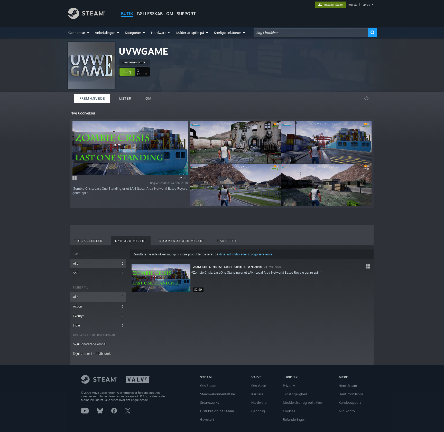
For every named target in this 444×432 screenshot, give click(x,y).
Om (169, 13)
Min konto (347, 411)
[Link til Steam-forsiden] (86, 17)
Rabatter (226, 241)
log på (352, 4)
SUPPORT (186, 13)
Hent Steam (348, 385)
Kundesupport (350, 402)
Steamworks (209, 402)
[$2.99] (161, 278)
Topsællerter (88, 241)
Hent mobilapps (351, 394)
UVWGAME (143, 51)
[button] (79, 33)
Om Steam (208, 385)
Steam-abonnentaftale (217, 394)
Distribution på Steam (217, 411)
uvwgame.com (132, 62)
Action (98, 306)
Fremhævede (92, 98)
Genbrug (258, 411)
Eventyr (98, 316)
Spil (98, 273)
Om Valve (258, 385)
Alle (98, 263)
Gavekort (207, 419)
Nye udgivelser (131, 241)
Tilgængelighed (295, 394)
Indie (98, 325)
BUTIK (127, 13)
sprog (366, 4)
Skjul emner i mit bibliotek (91, 354)
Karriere (257, 394)
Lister (125, 98)
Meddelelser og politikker (302, 402)
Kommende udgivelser (182, 241)
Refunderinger (294, 419)
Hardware (258, 402)
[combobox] (311, 32)
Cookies (289, 411)
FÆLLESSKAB (150, 13)
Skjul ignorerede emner (89, 344)
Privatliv (289, 385)
